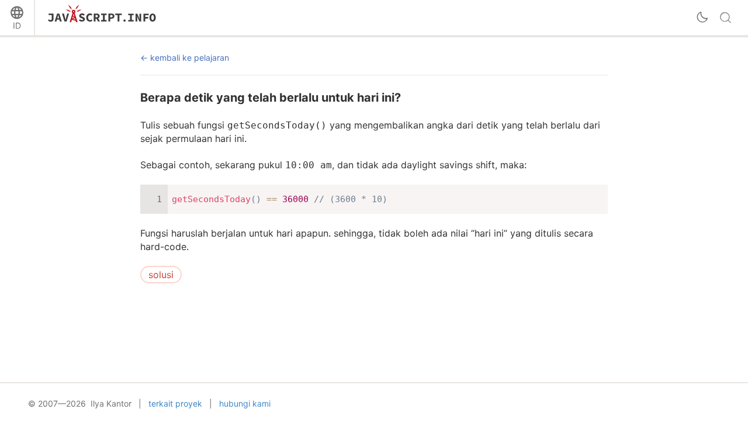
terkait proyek (175, 403)
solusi (161, 274)
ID (17, 25)
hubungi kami (245, 403)
